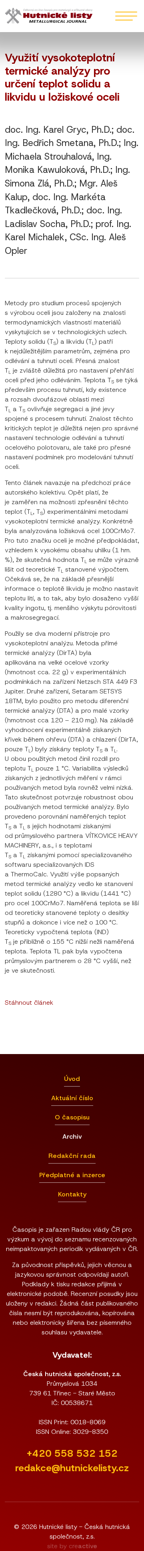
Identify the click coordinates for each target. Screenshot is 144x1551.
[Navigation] (126, 16)
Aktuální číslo (72, 1098)
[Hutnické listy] (49, 16)
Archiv (72, 1136)
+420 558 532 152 (72, 1453)
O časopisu (72, 1117)
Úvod (72, 1079)
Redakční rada (72, 1156)
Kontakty (72, 1194)
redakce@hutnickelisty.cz (72, 1468)
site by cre (72, 1546)
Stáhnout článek (29, 1002)
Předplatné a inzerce (72, 1175)
